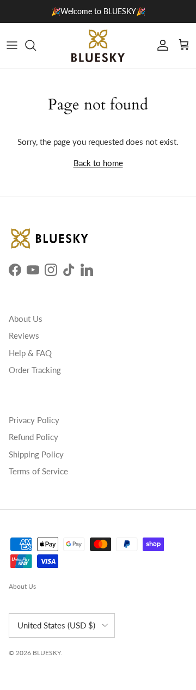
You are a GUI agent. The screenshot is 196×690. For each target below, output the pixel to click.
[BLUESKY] (98, 45)
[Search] (36, 45)
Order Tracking (35, 370)
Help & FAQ (30, 353)
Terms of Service (38, 471)
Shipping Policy (36, 454)
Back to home (98, 163)
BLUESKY (46, 653)
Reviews (24, 335)
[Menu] (12, 45)
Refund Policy (33, 437)
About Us (25, 318)
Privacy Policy (34, 420)
